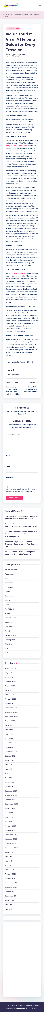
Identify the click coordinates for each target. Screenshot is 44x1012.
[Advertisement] (22, 959)
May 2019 (8, 861)
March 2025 (9, 677)
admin (11, 370)
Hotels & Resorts (11, 618)
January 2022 (10, 747)
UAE (6, 648)
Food (7, 605)
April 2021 (9, 778)
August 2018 (9, 900)
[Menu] (40, 5)
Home (5, 14)
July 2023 (8, 690)
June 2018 (8, 909)
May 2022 (9, 734)
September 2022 (11, 716)
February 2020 (10, 826)
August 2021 (9, 760)
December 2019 (11, 835)
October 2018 (10, 892)
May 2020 (9, 817)
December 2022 (11, 708)
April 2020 (9, 821)
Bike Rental (9, 583)
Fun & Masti (9, 609)
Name (9, 455)
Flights (7, 600)
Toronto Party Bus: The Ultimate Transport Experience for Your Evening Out (21, 544)
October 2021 (10, 756)
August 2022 (10, 721)
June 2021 (8, 769)
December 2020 (11, 791)
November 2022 (11, 712)
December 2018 (11, 883)
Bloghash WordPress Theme (26, 1008)
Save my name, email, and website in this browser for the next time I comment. (20, 490)
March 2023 (9, 695)
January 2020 (10, 830)
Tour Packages (10, 626)
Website (9, 478)
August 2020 (10, 808)
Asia (6, 578)
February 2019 (10, 874)
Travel (7, 631)
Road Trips (9, 622)
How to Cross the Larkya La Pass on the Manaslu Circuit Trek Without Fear (21, 517)
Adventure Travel (11, 570)
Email (8, 466)
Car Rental (9, 587)
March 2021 (9, 782)
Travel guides (13, 28)
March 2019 (9, 870)
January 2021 (10, 786)
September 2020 (11, 804)
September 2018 (11, 896)
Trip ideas (8, 644)
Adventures (9, 574)
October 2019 (10, 843)
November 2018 (11, 887)
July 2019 (8, 857)
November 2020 (11, 795)
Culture (7, 591)
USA (6, 653)
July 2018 (8, 905)
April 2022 (9, 738)
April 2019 (9, 865)
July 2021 (8, 765)
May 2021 (8, 773)
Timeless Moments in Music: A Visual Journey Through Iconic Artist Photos (21, 525)
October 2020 (10, 800)
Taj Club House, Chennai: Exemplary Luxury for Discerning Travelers (19, 553)
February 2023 (10, 699)
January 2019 (10, 878)
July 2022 (8, 725)
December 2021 (11, 751)
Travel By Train (10, 635)
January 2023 (10, 703)
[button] (13, 375)
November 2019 (11, 839)
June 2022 (9, 730)
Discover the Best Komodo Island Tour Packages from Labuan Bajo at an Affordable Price (21, 533)
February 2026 (10, 668)
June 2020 (9, 813)
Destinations (10, 596)
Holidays (8, 613)
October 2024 (10, 681)
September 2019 (11, 848)
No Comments (14, 56)
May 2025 (9, 673)
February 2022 (10, 743)
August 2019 (9, 852)
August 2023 (10, 686)
